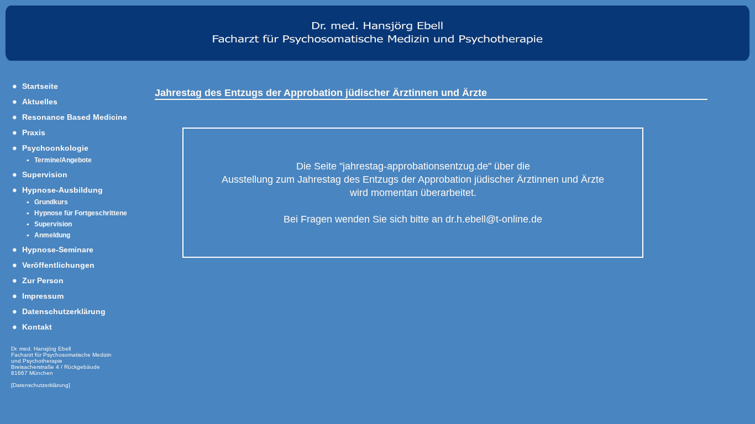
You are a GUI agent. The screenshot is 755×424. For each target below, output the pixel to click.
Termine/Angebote (63, 160)
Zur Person (43, 280)
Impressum (43, 296)
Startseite (40, 86)
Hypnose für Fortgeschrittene (80, 213)
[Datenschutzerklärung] (40, 385)
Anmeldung (52, 235)
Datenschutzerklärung (64, 311)
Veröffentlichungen (58, 265)
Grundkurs (51, 202)
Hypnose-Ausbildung (62, 190)
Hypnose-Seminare (57, 249)
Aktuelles (39, 101)
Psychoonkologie (55, 148)
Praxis (33, 132)
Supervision (44, 174)
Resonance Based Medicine (74, 117)
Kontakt (37, 326)
